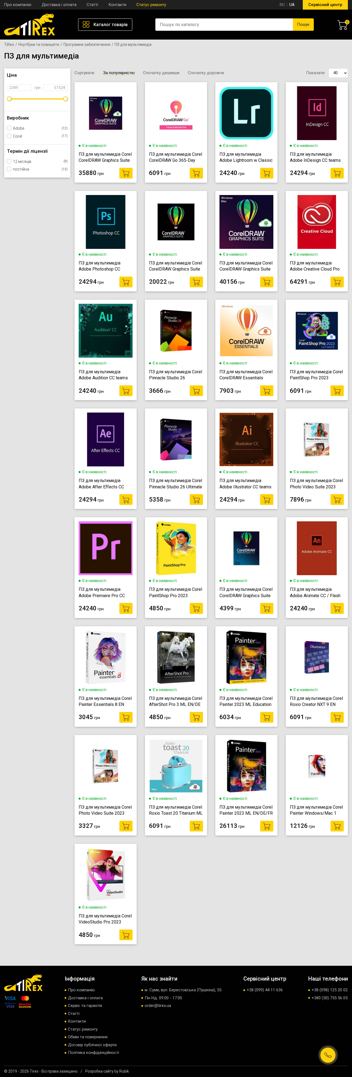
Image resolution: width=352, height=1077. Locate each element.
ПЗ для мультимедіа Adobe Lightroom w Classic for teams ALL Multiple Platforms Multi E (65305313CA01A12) (246, 158)
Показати (315, 72)
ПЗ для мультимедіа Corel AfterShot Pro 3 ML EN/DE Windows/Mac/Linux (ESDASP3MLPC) (175, 702)
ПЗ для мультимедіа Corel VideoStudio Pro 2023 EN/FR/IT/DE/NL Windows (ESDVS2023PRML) (105, 919)
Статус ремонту (151, 4)
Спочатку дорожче (206, 73)
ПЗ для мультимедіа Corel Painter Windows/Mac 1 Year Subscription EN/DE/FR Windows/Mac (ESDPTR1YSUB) (316, 811)
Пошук (303, 24)
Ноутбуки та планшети (38, 44)
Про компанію (17, 4)
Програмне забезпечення (87, 44)
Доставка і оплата (59, 4)
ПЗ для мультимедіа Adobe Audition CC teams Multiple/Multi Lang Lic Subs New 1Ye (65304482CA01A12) (103, 375)
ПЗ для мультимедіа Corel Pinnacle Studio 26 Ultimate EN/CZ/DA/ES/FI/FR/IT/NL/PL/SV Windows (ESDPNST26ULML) (176, 484)
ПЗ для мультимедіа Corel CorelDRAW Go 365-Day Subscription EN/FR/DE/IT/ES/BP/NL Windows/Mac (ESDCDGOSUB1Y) (175, 158)
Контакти (117, 4)
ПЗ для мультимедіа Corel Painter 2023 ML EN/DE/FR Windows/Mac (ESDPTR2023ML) (246, 811)
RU (282, 4)
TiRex (9, 44)
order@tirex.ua (158, 1005)
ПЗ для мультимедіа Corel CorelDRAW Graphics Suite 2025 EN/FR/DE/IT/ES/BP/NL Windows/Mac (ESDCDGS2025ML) (105, 158)
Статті (92, 4)
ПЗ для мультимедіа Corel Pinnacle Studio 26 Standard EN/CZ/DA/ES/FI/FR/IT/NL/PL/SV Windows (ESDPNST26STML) (176, 375)
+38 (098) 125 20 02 (330, 989)
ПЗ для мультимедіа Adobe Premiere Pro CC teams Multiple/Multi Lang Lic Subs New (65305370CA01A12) (104, 593)
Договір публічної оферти (92, 1044)
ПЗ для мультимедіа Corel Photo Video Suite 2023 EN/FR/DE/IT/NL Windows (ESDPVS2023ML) (316, 484)
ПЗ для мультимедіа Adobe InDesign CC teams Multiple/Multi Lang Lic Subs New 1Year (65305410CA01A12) (315, 158)
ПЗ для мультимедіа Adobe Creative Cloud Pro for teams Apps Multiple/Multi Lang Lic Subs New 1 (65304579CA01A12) (315, 266)
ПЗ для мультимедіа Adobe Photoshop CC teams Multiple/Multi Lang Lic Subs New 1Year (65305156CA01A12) (104, 266)
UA (292, 4)
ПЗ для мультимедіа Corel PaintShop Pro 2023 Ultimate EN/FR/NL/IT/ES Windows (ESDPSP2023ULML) (316, 375)
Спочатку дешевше (161, 73)
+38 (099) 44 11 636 (265, 989)
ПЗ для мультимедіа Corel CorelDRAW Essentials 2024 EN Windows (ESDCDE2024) (246, 375)
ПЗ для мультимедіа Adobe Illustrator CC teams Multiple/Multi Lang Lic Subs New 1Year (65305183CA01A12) (245, 484)
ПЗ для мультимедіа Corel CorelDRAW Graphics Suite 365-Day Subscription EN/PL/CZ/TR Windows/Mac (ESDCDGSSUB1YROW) (175, 266)
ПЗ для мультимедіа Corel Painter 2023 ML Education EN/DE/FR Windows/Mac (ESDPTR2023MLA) (246, 702)
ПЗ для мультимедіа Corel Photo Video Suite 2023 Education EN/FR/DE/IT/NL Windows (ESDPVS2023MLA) (105, 811)
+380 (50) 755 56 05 (330, 997)
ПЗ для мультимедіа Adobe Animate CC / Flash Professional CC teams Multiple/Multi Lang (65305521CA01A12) (315, 593)
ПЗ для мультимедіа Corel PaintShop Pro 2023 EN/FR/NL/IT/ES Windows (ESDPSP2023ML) (175, 593)
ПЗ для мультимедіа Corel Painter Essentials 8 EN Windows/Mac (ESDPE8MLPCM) (105, 702)
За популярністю (119, 73)
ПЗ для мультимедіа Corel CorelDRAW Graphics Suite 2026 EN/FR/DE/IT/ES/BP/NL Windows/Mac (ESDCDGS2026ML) (246, 266)
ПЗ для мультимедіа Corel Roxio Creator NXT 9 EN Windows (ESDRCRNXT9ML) (316, 702)
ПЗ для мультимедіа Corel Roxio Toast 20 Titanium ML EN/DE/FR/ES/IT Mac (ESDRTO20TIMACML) (176, 811)
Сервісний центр (325, 4)
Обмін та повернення (88, 1036)
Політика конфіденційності (93, 1052)
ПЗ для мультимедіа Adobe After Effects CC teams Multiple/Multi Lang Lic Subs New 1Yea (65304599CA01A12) (104, 484)
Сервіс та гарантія (85, 1005)
